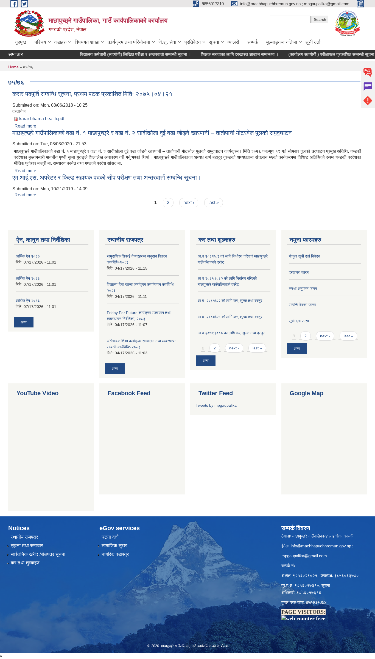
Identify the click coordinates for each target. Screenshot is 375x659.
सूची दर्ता (312, 42)
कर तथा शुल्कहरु (25, 562)
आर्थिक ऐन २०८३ (28, 256)
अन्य (24, 322)
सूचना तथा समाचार (27, 545)
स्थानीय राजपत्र (24, 537)
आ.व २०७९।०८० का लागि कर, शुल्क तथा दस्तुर (231, 333)
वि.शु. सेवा (167, 42)
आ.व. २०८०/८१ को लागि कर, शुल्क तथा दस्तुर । (232, 317)
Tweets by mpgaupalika (216, 405)
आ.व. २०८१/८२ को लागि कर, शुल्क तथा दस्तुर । (232, 300)
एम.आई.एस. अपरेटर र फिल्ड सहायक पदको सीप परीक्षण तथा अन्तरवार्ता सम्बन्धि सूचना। (106, 177)
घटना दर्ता (110, 537)
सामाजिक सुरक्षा (114, 545)
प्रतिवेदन (192, 42)
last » (213, 202)
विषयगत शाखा (87, 42)
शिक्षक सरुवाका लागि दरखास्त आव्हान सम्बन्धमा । (230, 54)
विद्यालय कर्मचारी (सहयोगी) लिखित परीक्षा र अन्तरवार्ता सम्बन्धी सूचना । (126, 54)
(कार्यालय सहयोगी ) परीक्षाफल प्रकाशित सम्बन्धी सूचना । (324, 54)
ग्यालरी (233, 42)
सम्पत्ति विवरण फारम (302, 304)
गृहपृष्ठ (20, 42)
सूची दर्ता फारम (299, 321)
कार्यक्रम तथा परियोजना (129, 42)
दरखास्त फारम (299, 272)
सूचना (214, 42)
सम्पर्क (252, 42)
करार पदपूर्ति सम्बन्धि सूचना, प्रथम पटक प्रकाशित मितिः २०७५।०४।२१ (92, 93)
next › (188, 202)
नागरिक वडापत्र (115, 554)
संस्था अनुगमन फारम (303, 288)
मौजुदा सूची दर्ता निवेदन (304, 256)
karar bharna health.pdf (41, 118)
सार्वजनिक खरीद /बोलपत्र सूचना (38, 554)
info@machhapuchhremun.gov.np (321, 546)
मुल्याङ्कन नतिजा (281, 42)
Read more (25, 126)
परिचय (40, 42)
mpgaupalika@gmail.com (304, 555)
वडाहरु (60, 42)
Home (13, 67)
